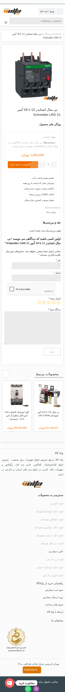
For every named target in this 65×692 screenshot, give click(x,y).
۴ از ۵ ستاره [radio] (44, 302)
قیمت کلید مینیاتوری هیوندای (49, 527)
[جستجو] (12, 20)
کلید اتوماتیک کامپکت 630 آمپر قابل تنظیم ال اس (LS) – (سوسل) (17, 415)
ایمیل (57, 272)
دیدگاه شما (54, 309)
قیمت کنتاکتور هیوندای (52, 519)
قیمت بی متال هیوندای (52, 543)
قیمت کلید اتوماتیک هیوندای (49, 511)
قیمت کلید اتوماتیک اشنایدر (49, 567)
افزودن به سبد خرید (20, 164)
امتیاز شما (55, 298)
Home (59, 34)
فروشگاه (48, 34)
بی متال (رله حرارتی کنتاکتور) (27, 142)
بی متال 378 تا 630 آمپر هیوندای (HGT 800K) (48, 414)
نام (58, 260)
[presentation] (6, 374)
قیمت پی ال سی (54, 559)
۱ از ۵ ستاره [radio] (59, 302)
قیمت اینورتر (56, 503)
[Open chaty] (9, 683)
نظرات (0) (51, 212)
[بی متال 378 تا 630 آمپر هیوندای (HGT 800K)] (48, 395)
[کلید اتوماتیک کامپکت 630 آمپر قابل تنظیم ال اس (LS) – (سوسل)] (16, 395)
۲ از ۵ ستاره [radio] (54, 302)
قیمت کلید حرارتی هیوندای (49, 535)
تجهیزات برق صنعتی (22, 146)
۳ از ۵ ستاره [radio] (49, 302)
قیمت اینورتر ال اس (53, 575)
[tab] (53, 212)
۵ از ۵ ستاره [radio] (39, 302)
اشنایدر (46, 137)
